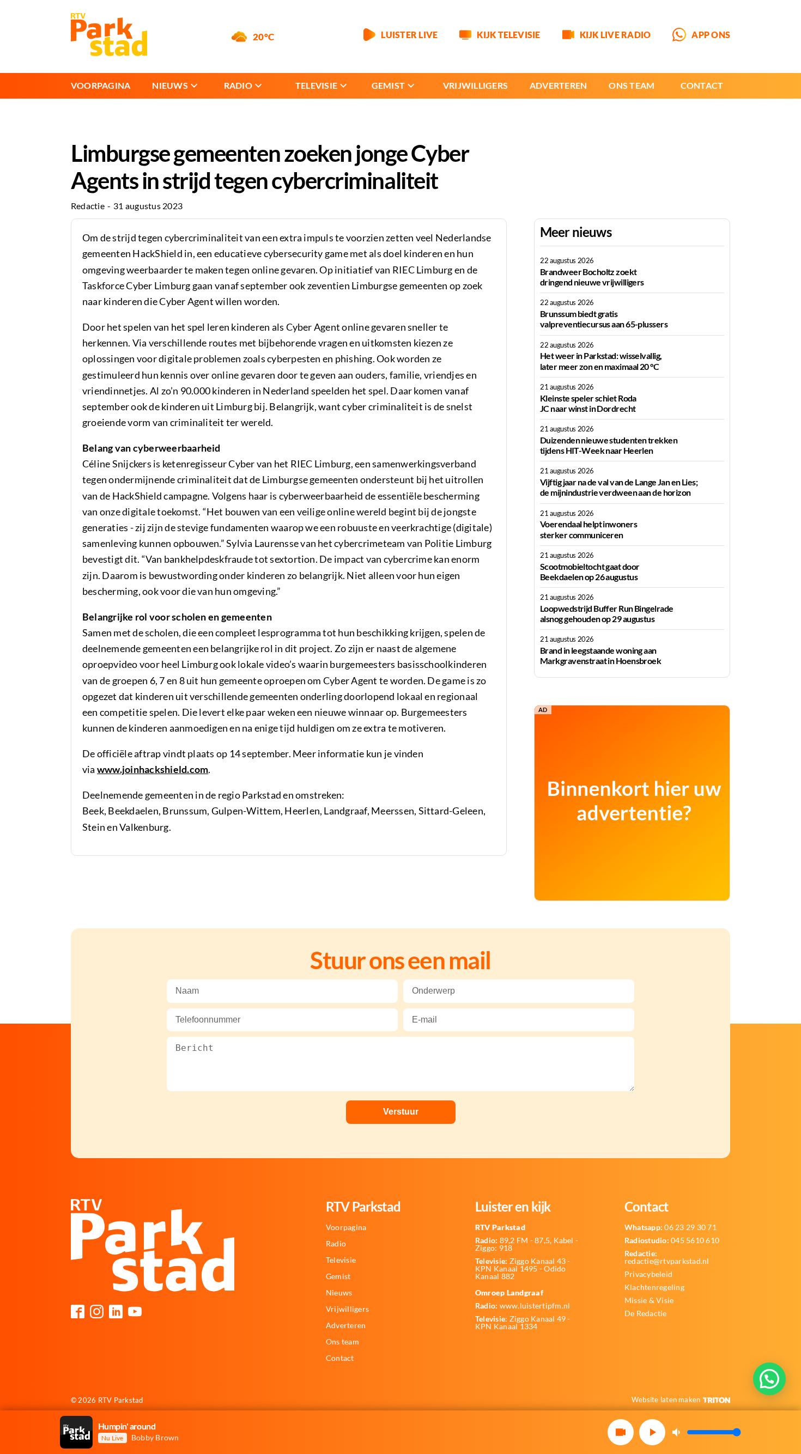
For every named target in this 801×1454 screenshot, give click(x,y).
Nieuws (169, 85)
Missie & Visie (648, 1300)
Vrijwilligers (475, 85)
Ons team (631, 85)
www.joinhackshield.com (152, 769)
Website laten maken (666, 1399)
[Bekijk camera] (621, 1432)
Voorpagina (100, 85)
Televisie (316, 85)
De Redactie (645, 1313)
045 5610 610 (671, 1240)
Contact (702, 85)
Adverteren (558, 85)
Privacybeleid (648, 1274)
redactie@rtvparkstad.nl (666, 1257)
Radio (238, 85)
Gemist (388, 85)
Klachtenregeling (654, 1287)
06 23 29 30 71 (670, 1227)
